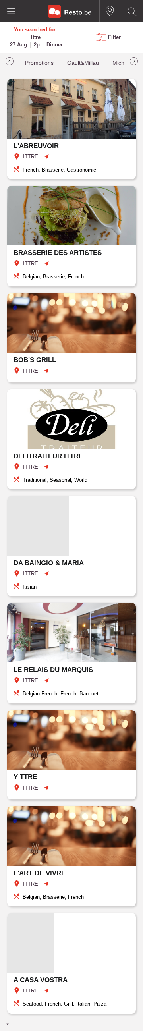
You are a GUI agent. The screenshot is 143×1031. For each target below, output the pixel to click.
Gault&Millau (83, 63)
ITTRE (30, 157)
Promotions (39, 63)
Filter (114, 37)
